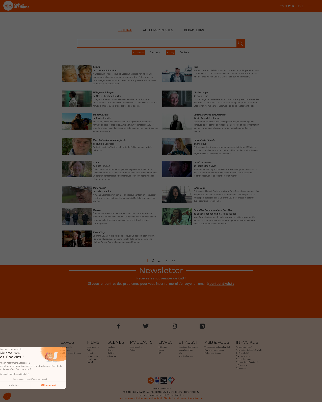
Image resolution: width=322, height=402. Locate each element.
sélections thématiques (188, 347)
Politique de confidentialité (247, 362)
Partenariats (241, 368)
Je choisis (21, 385)
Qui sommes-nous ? (244, 347)
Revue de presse (243, 356)
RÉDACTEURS (194, 30)
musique (111, 347)
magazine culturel (186, 350)
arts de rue (112, 356)
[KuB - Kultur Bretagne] (16, 6)
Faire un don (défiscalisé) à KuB (249, 350)
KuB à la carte (241, 365)
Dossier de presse (243, 359)
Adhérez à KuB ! (242, 353)
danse (110, 350)
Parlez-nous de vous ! (213, 353)
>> (174, 260)
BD (159, 353)
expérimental (92, 356)
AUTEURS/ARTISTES (158, 30)
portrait (90, 362)
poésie (161, 350)
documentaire (93, 347)
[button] (7, 396)
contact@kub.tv (221, 283)
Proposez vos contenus (214, 350)
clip (180, 353)
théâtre (111, 353)
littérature (162, 347)
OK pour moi (56, 385)
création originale (94, 359)
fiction (89, 350)
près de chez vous (186, 356)
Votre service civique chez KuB (217, 347)
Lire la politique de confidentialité (22, 374)
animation (91, 353)
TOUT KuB (125, 30)
